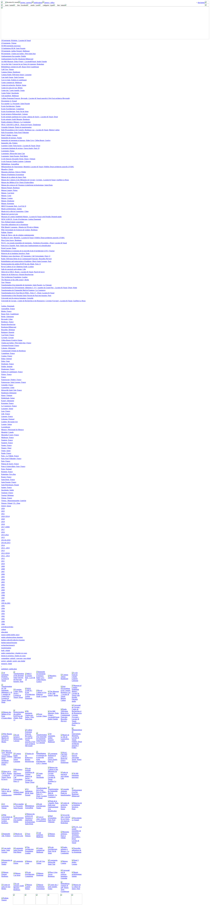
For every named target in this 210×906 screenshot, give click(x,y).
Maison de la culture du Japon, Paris (13, 177)
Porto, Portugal (6, 469)
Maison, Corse (6, 196)
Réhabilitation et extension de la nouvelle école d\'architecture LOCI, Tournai (27, 251)
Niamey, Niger (6, 448)
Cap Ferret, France (7, 335)
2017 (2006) (5, 527)
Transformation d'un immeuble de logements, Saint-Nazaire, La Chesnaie (26, 285)
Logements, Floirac (8, 151)
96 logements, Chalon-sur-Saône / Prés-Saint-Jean (18, 54)
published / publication (9, 669)
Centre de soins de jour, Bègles (12, 88)
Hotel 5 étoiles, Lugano (9, 135)
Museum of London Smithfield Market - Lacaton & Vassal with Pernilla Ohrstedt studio (31, 217)
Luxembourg (5, 427)
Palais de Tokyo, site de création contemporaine (17, 235)
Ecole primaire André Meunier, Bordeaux (15, 119)
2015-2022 (5, 535)
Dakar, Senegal (6, 359)
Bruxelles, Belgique (8, 330)
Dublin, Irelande (6, 366)
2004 (3, 579)
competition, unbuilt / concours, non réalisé (16, 658)
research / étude (6, 664)
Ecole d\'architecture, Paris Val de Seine (15, 111)
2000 (3, 590)
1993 (3, 614)
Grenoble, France (7, 385)
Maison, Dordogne (7, 201)
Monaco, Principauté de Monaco (12, 430)
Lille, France (5, 414)
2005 (3, 577)
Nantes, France (6, 445)
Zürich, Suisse (6, 506)
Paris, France (5, 461)
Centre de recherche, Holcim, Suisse (13, 85)
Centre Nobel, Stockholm (10, 93)
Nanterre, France (7, 440)
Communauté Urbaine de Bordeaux (13, 351)
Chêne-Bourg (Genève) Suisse (11, 340)
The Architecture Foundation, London (14, 277)
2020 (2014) (5, 516)
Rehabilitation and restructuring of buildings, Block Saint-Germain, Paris (26, 261)
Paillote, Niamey (7, 232)
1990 (3, 621)
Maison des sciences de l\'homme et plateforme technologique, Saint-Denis (27, 185)
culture (3, 629)
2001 (3, 587)
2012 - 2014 (5, 556)
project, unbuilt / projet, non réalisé (13, 661)
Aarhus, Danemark (7, 306)
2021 (3, 514)
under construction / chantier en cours (14, 653)
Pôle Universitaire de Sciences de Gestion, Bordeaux (19, 230)
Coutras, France (6, 356)
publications (38, 3)
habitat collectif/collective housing (13, 640)
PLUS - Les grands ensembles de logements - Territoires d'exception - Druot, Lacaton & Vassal (34, 243)
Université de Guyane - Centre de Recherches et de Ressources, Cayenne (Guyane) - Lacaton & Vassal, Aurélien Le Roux (43, 301)
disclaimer (201, 3)
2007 (3, 572)
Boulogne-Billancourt (8, 327)
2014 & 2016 (5, 540)
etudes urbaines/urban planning (12, 637)
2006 (3, 574)
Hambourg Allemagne (9, 393)
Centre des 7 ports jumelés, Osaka (13, 90)
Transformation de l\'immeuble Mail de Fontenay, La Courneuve (23, 290)
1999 (3, 593)
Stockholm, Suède (7, 490)
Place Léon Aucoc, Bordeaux (11, 240)
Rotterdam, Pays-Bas (8, 474)
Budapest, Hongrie (7, 332)
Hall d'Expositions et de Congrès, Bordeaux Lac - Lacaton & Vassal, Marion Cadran (30, 130)
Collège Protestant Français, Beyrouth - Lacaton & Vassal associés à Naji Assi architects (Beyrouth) (35, 98)
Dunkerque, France (8, 369)
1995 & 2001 (5, 603)
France (3, 377)
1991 (3, 619)
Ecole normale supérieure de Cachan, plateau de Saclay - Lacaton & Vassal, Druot (29, 117)
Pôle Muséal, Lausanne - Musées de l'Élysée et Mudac (20, 227)
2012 (3, 558)
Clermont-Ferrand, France (10, 345)
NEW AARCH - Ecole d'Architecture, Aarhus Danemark (21, 219)
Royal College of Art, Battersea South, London (17, 267)
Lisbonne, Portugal (7, 419)
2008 (3, 569)
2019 (3, 522)
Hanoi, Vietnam (6, 395)
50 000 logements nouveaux (11, 46)
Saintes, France (6, 487)
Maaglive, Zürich (7, 169)
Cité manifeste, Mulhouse (10, 96)
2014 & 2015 (5, 543)
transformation (6, 648)
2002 (3, 585)
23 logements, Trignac (9, 43)
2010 (3, 564)
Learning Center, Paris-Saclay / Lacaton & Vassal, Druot (20, 146)
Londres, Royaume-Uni (9, 422)
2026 (3, 508)
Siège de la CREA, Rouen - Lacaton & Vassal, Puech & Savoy (23, 272)
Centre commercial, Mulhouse (11, 82)
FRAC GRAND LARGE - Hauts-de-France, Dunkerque (21, 125)
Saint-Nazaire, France (8, 482)
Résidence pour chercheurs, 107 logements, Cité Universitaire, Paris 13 (25, 256)
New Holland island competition (12, 222)
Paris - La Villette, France (10, 456)
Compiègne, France (8, 353)
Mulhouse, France (7, 437)
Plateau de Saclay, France (10, 464)
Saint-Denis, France (8, 479)
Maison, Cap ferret (7, 193)
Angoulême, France (8, 309)
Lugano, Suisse (6, 424)
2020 (3, 519)
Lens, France (5, 411)
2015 (3, 537)
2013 (3, 550)
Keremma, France (7, 403)
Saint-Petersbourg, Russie (10, 485)
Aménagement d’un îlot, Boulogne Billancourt (17, 59)
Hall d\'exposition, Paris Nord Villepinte (15, 132)
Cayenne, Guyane (7, 338)
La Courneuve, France (9, 406)
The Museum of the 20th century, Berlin (15, 280)
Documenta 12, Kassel (9, 101)
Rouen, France (6, 477)
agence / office (49, 3)
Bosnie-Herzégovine (8, 324)
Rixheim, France (7, 472)
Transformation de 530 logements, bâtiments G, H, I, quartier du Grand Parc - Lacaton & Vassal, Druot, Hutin (39, 288)
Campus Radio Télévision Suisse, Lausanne (16, 75)
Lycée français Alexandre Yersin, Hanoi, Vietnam (18, 159)
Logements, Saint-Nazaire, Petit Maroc (14, 156)
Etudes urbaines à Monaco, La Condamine (16, 122)
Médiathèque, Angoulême (10, 164)
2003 (3, 582)
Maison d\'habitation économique (12, 175)
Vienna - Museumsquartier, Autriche (13, 501)
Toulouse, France (7, 493)
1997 (3, 598)
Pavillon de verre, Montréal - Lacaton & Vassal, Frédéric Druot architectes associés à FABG (33, 238)
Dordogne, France (7, 364)
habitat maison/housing (9, 643)
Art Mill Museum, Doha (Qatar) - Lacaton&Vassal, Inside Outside (24, 61)
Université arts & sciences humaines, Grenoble (17, 298)
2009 (3, 566)
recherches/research (8, 645)
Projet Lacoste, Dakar (8, 248)
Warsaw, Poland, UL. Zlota (10, 503)
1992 (3, 616)
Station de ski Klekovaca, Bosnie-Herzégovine (17, 274)
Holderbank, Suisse (8, 398)
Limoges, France (7, 416)
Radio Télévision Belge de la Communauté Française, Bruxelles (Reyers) (26, 259)
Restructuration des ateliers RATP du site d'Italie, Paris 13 (21, 264)
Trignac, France (6, 498)
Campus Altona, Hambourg (10, 72)
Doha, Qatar (5, 361)
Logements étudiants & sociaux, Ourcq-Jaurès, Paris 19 (20, 148)
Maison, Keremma (7, 203)
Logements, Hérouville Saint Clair (13, 153)
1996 (3, 600)
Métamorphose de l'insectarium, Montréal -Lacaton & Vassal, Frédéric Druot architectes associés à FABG (37, 167)
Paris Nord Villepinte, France (11, 458)
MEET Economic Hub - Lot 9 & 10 (13, 206)
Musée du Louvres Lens (9, 214)
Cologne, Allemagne (8, 348)
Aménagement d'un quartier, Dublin (13, 56)
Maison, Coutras (7, 198)
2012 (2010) (5, 553)
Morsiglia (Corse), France (10, 435)
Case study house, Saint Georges (12, 77)
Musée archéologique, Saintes (11, 209)
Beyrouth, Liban (7, 319)
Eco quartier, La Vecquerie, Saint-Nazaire (15, 104)
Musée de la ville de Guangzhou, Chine (15, 211)
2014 (3, 545)
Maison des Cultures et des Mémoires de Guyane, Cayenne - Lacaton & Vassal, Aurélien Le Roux (35, 180)
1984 (3, 624)
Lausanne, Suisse (7, 409)
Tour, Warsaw (6, 282)
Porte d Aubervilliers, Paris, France (13, 466)
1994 (3, 608)
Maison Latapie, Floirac (9, 190)
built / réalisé (5, 650)
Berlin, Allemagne (7, 316)
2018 (3, 524)
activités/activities (7, 627)
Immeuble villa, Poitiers (9, 143)
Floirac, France (6, 374)
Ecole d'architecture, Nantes (10, 106)
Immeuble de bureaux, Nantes (11, 138)
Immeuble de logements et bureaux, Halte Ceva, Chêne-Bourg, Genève (25, 140)
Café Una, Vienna (7, 69)
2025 (3, 511)
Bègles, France (6, 311)
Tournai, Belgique (7, 495)
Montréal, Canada (7, 432)
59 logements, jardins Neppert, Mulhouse (15, 51)
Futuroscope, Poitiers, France (11, 380)
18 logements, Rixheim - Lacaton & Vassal (16, 40)
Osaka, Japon (5, 451)
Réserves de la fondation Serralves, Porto (15, 253)
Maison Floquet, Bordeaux (10, 188)
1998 (3, 595)
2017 (3, 529)
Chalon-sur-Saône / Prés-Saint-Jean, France (16, 343)
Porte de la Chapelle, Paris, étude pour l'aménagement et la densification (26, 245)
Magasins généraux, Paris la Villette (13, 172)
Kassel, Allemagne (7, 401)
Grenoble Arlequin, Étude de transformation (16, 127)
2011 (3, 561)
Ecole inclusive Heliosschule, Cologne (14, 114)
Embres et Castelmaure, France (12, 372)
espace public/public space (10, 635)
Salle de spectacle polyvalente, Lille (13, 269)
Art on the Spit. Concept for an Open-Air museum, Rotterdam (22, 64)
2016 (3, 532)
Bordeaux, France (7, 322)
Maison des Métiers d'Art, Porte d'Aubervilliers (17, 182)
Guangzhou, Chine (7, 387)
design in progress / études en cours (13, 656)
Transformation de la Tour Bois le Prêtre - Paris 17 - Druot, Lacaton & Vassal (27, 293)
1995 (3, 606)
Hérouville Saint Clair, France (11, 390)
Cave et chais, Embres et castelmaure (14, 80)
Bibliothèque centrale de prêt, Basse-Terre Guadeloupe (20, 67)
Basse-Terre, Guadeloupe (10, 314)
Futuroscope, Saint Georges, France (13, 382)
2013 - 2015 (5, 548)
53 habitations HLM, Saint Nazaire (13, 48)
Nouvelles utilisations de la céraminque (14, 224)
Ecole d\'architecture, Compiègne (12, 109)
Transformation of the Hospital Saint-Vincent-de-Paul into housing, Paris (26, 295)
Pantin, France (6, 453)
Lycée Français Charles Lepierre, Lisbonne (16, 161)
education (4, 632)
